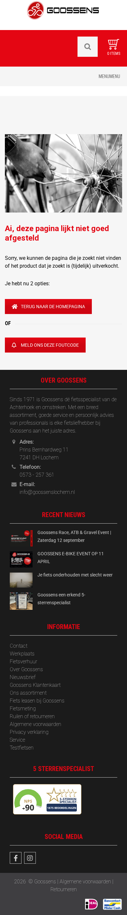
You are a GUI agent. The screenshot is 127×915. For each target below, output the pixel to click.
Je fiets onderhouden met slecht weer (75, 574)
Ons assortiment (28, 693)
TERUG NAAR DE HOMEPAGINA (53, 306)
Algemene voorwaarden (35, 724)
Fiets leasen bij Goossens (37, 701)
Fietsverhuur (23, 661)
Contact (18, 646)
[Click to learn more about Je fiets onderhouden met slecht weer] (21, 579)
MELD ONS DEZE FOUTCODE (50, 345)
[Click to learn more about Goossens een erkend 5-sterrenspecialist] (21, 601)
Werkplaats (22, 654)
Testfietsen (22, 748)
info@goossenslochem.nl (47, 492)
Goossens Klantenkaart (35, 685)
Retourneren (63, 889)
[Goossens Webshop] (63, 14)
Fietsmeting (23, 708)
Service (17, 740)
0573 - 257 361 (37, 475)
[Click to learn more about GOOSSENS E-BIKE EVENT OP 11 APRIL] (21, 559)
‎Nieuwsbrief (22, 677)
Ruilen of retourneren (32, 716)
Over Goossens (26, 669)
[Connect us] (15, 858)
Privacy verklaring (29, 732)
